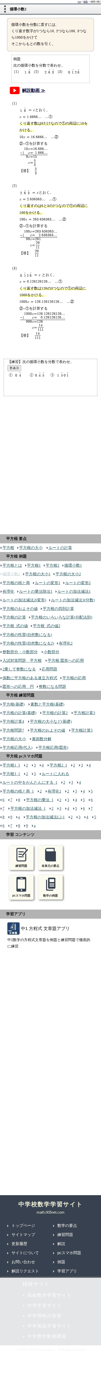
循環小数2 (11, 574)
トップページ (23, 1225)
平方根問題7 (13, 730)
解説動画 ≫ (33, 90)
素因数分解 (41, 739)
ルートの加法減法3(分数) (73, 600)
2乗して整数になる (19, 669)
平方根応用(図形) (53, 747)
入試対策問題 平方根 (22, 660)
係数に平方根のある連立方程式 (29, 678)
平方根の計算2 (55, 713)
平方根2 (52, 565)
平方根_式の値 (15, 626)
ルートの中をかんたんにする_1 (29, 782)
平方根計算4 (13, 721)
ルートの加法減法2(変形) (24, 600)
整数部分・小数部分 (20, 652)
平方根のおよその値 (20, 609)
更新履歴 (19, 1244)
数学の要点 (67, 1225)
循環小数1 (73, 565)
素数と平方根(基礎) (47, 704)
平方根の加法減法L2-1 (45, 817)
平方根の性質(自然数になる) (27, 635)
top (79, 2)
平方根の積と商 (16, 583)
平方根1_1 (11, 765)
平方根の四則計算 (58, 609)
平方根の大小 (31, 548)
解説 (61, 1244)
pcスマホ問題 (69, 1253)
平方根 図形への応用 (66, 660)
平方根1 (34, 565)
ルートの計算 (60, 548)
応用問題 (49, 669)
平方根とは (12, 565)
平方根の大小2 (68, 574)
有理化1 (54, 791)
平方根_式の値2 (46, 626)
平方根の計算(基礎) (19, 713)
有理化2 (66, 643)
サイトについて (25, 1253)
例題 (85, 2)
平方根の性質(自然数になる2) (28, 643)
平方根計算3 (84, 713)
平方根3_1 (11, 774)
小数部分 (51, 652)
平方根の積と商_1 (18, 791)
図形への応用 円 (18, 686)
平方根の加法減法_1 (28, 808)
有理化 (8, 591)
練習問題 (65, 1235)
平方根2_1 (58, 765)
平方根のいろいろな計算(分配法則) (61, 617)
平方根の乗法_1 (39, 800)
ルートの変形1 (47, 583)
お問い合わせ (23, 1262)
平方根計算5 (82, 730)
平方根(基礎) (13, 704)
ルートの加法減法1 (74, 591)
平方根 (8, 548)
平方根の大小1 (37, 574)
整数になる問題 (52, 686)
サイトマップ (23, 1235)
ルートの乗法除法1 (35, 591)
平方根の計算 (14, 617)
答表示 (14, 368)
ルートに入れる (55, 774)
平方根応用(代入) (17, 747)
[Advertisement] (50, 464)
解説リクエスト (25, 1271)
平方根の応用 (74, 678)
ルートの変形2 (78, 583)
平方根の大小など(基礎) (51, 721)
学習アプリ (67, 1271)
